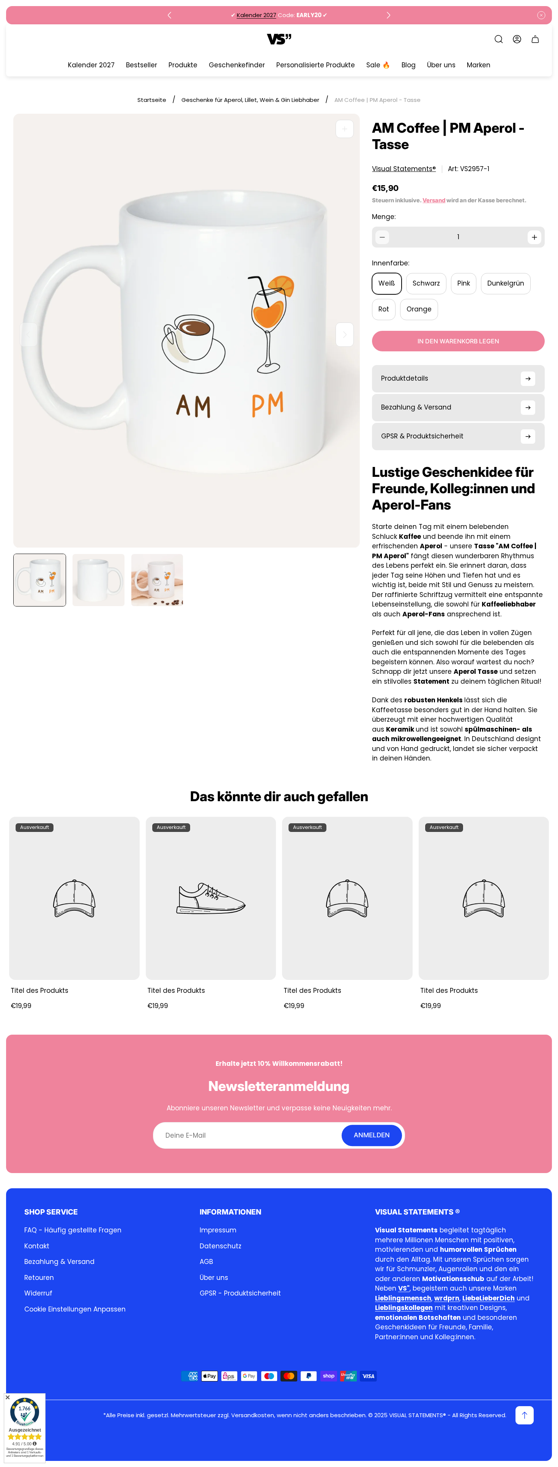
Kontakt (36, 1246)
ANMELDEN (372, 1135)
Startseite (151, 99)
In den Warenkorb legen (458, 341)
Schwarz (426, 283)
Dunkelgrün (505, 283)
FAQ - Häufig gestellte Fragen (72, 1230)
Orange (419, 309)
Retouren (39, 1277)
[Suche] (498, 39)
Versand (433, 200)
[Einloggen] (517, 39)
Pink (463, 283)
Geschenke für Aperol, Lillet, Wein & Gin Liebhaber (250, 99)
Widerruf (38, 1293)
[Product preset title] (74, 898)
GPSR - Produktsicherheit (240, 1293)
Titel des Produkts (39, 990)
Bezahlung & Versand (59, 1261)
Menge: (384, 216)
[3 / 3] (157, 580)
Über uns (214, 1277)
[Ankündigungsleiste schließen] (541, 15)
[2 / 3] (98, 580)
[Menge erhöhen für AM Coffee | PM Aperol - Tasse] (534, 237)
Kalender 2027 (256, 15)
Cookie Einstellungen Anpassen (75, 1309)
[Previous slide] (169, 15)
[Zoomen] (345, 129)
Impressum (218, 1230)
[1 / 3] (39, 580)
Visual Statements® (404, 169)
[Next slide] (388, 15)
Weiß (386, 283)
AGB (206, 1261)
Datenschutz (220, 1246)
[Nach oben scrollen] (524, 1415)
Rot (383, 309)
